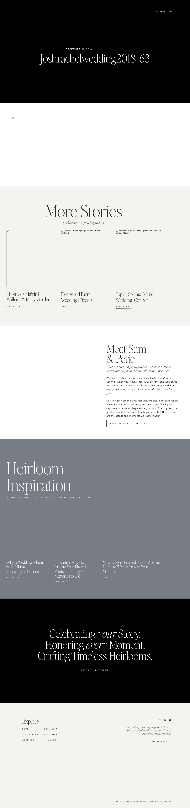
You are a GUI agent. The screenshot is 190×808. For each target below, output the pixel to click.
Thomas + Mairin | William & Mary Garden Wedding (28, 299)
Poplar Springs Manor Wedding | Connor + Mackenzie (135, 300)
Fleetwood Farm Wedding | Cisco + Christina (76, 300)
